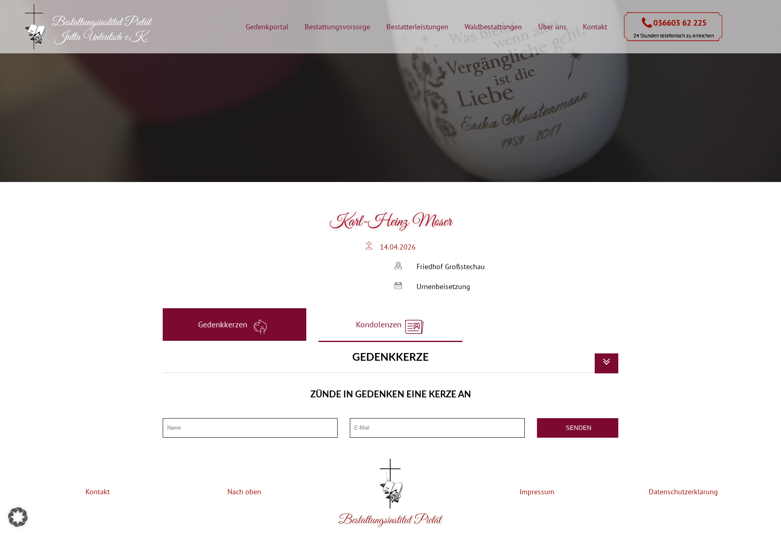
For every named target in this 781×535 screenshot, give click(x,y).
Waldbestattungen (493, 26)
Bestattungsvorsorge (337, 26)
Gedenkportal (267, 26)
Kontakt (595, 26)
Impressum (536, 491)
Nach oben (244, 491)
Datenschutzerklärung (683, 491)
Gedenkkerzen (223, 324)
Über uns (552, 26)
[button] (18, 517)
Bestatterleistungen (417, 26)
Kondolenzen (380, 324)
